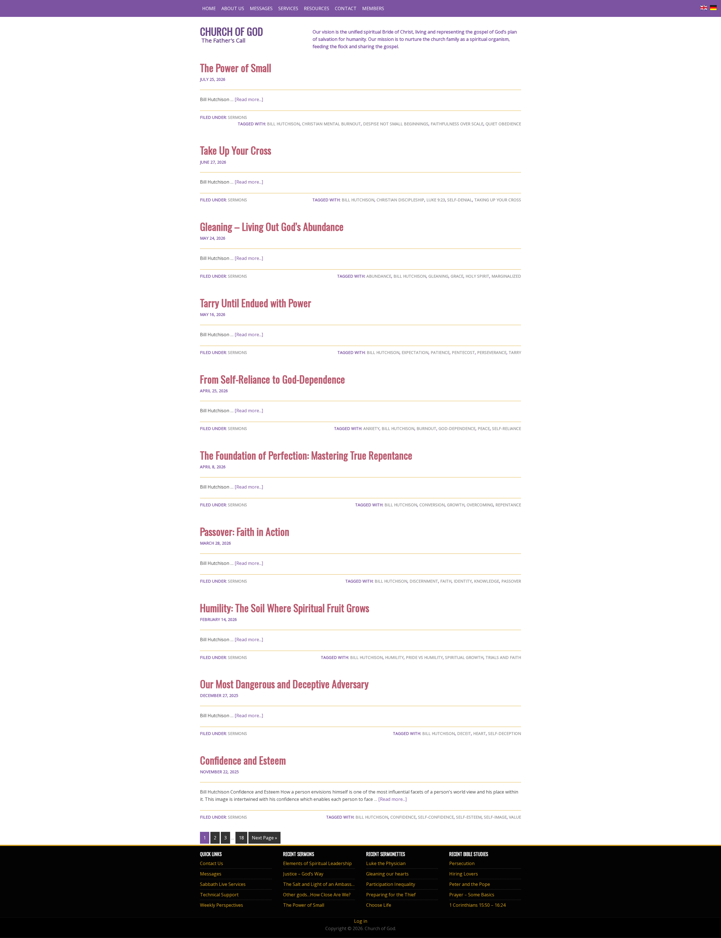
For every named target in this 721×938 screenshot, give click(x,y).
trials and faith (503, 657)
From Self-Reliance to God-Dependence (272, 378)
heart (479, 733)
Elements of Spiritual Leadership (317, 863)
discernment (424, 581)
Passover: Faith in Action (244, 531)
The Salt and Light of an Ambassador (322, 884)
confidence (403, 817)
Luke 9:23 (435, 199)
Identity (463, 581)
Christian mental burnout (331, 123)
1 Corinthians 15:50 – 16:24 (477, 905)
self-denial (459, 199)
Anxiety (371, 428)
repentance (508, 504)
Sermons (237, 117)
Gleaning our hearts (387, 874)
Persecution (462, 863)
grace (457, 276)
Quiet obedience (503, 123)
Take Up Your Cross (235, 149)
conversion (432, 504)
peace (484, 428)
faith (445, 581)
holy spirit (477, 276)
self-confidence (436, 817)
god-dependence (457, 428)
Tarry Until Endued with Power (255, 302)
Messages (210, 874)
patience (440, 352)
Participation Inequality (390, 884)
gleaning (438, 276)
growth (455, 504)
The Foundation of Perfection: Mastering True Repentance (306, 454)
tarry (515, 352)
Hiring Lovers (463, 874)
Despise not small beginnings (395, 123)
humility (394, 657)
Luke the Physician (386, 863)
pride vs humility (424, 657)
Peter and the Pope (469, 884)
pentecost (463, 352)
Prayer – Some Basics (471, 895)
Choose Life (378, 905)
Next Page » (264, 838)
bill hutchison (283, 123)
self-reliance (506, 428)
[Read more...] (249, 99)
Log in (360, 921)
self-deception (504, 733)
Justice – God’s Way (303, 874)
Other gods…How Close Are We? (317, 895)
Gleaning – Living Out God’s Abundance (272, 226)
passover (511, 581)
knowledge (486, 581)
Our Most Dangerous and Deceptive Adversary (284, 683)
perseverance (491, 352)
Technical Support (219, 895)
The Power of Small (235, 67)
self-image (495, 817)
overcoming (480, 504)
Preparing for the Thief (391, 895)
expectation (415, 352)
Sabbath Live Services (223, 884)
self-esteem (469, 817)
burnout (426, 428)
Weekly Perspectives (221, 905)
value (515, 817)
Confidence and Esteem (243, 759)
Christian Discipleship (400, 199)
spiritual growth (464, 657)
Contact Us (211, 863)
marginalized (506, 276)
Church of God (231, 31)
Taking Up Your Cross (497, 199)
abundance (378, 276)
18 (241, 838)
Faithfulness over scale (457, 123)
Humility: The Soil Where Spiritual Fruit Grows (284, 607)
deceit (464, 733)
